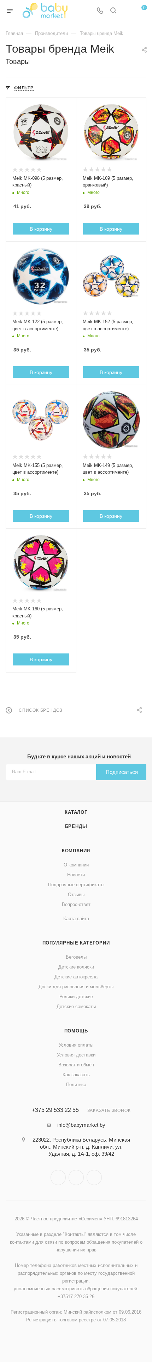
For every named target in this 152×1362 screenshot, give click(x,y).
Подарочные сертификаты (76, 884)
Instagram (58, 1177)
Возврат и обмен (76, 1064)
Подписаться (122, 772)
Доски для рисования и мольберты (76, 986)
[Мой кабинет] (126, 11)
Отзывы (76, 894)
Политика (76, 1084)
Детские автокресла (76, 976)
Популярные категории (76, 943)
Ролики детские (76, 996)
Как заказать (76, 1074)
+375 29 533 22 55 (55, 1110)
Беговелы (76, 957)
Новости (76, 874)
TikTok (94, 1177)
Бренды (76, 826)
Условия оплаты (76, 1045)
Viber (76, 1177)
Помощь (76, 1031)
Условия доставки (76, 1055)
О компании (76, 864)
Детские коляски (76, 967)
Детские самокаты (76, 1006)
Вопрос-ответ (76, 904)
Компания (76, 850)
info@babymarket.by (81, 1125)
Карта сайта (76, 918)
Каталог (76, 812)
